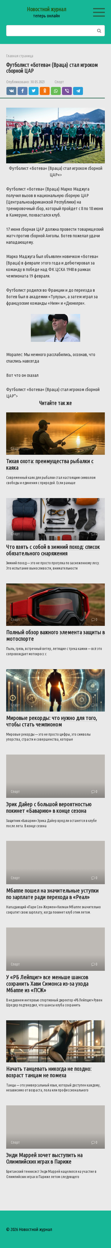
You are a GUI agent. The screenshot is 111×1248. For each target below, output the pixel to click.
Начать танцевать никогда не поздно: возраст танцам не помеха (49, 1071)
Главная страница (19, 56)
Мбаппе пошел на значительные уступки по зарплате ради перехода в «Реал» (52, 893)
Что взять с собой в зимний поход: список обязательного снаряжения (53, 550)
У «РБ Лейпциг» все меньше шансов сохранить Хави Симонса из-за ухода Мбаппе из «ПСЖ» (47, 983)
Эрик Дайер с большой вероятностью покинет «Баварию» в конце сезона (49, 807)
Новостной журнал (46, 9)
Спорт (59, 82)
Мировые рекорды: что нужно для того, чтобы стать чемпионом (51, 721)
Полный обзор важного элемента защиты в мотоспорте (55, 635)
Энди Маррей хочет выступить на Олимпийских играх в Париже (44, 1158)
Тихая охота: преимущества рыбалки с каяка (49, 464)
